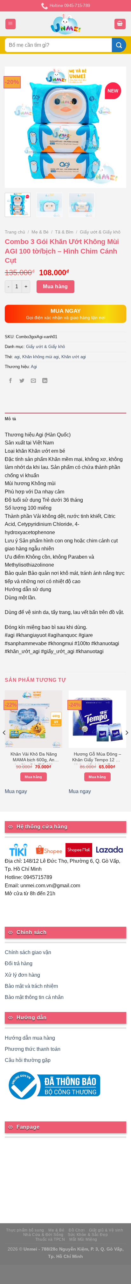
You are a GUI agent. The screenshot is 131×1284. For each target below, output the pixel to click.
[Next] (115, 127)
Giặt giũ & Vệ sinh (106, 1230)
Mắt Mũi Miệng (83, 1239)
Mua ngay (16, 791)
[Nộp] (119, 45)
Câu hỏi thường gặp (28, 1060)
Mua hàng (55, 286)
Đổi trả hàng (18, 963)
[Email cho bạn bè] (33, 381)
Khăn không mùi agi (40, 356)
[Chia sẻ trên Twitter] (22, 381)
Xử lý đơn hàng (22, 975)
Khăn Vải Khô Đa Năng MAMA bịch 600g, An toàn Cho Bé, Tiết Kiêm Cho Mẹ (33, 758)
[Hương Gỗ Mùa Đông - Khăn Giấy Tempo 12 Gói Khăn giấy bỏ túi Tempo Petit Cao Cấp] (97, 719)
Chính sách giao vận (28, 952)
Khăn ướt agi (73, 356)
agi (17, 356)
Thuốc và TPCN (50, 1239)
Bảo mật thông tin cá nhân (34, 997)
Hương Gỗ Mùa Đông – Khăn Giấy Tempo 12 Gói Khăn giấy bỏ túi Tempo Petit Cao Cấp (97, 758)
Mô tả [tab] (10, 418)
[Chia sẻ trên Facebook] (10, 381)
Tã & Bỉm (64, 232)
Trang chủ (15, 232)
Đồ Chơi (77, 1230)
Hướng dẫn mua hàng (30, 1038)
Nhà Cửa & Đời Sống (43, 1234)
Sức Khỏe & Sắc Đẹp (88, 1234)
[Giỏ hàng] (120, 24)
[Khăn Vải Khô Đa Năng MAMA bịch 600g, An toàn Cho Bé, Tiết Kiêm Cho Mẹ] (33, 719)
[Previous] (15, 127)
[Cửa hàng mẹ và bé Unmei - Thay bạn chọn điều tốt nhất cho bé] (66, 23)
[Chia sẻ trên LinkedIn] (45, 381)
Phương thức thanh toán (32, 1049)
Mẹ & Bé (40, 232)
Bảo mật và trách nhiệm (31, 986)
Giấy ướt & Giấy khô (100, 232)
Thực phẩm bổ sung (25, 1230)
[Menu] (10, 24)
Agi (34, 366)
